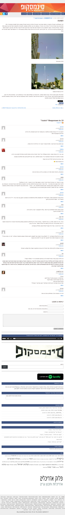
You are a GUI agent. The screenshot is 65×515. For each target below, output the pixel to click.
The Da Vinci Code (33, 497)
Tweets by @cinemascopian (56, 448)
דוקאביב (50, 459)
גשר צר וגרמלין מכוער (57, 107)
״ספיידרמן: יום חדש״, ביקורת (55, 442)
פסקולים (31, 464)
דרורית (61, 126)
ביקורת (60, 458)
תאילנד (34, 509)
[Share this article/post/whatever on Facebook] (61, 103)
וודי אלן (21, 459)
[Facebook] (6, 14)
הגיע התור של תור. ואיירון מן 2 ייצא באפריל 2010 (14, 107)
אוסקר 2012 (34, 455)
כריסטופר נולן (50, 461)
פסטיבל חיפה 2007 (48, 505)
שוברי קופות (51, 467)
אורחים (56, 498)
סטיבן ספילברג (13, 461)
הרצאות (30, 13)
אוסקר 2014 (24, 455)
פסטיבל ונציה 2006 (11, 504)
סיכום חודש (8, 461)
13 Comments (48, 18)
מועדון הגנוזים (33, 501)
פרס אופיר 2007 (16, 507)
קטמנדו (39, 508)
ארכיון (40, 498)
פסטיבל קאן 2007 (45, 507)
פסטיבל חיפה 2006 (57, 505)
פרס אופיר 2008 (8, 507)
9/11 (57, 497)
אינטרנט (52, 498)
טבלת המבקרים (45, 13)
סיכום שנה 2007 (34, 502)
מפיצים (27, 461)
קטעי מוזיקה (24, 508)
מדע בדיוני (41, 461)
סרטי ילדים (8, 502)
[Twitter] (4, 14)
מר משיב (7, 501)
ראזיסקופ (18, 508)
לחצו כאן (16, 388)
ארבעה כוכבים (8, 455)
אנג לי (48, 498)
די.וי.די (55, 499)
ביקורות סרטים (36, 13)
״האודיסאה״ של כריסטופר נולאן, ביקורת (48, 407)
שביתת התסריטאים (4, 508)
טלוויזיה (9, 499)
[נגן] (61, 338)
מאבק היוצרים (44, 501)
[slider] (34, 338)
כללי (56, 104)
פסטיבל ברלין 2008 (20, 504)
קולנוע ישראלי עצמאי (11, 464)
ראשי (63, 13)
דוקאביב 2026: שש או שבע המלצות (49, 410)
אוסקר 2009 (51, 455)
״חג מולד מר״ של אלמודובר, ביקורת (53, 432)
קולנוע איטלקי (58, 508)
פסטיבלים (35, 464)
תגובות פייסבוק (39, 18)
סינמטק (19, 502)
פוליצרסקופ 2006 (46, 504)
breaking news (46, 497)
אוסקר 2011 (40, 455)
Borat (53, 497)
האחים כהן (46, 459)
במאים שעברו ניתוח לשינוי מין (28, 498)
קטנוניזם (57, 467)
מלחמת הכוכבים (33, 461)
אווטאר (56, 455)
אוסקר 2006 (9, 497)
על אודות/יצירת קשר (55, 13)
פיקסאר (40, 464)
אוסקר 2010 (46, 455)
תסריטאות (45, 467)
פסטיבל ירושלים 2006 (19, 505)
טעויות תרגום (4, 499)
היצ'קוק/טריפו (34, 499)
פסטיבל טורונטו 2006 (29, 505)
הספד (31, 459)
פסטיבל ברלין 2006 (38, 504)
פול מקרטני (59, 504)
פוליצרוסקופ (53, 504)
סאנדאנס (19, 461)
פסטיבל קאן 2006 (53, 507)
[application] (32, 338)
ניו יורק (3, 501)
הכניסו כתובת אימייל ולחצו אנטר (13, 395)
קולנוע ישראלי (23, 464)
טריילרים (60, 462)
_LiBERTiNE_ (58, 412)
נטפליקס (23, 461)
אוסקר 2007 (3, 497)
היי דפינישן (40, 499)
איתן (61, 415)
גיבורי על (54, 459)
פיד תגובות (59, 122)
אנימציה (13, 455)
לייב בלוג (45, 461)
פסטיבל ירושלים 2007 (9, 505)
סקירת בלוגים (14, 502)
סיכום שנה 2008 (26, 502)
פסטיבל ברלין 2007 (29, 504)
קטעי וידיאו (30, 508)
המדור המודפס (23, 499)
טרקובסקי (57, 501)
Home (62, 497)
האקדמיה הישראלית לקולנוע (38, 459)
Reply (62, 135)
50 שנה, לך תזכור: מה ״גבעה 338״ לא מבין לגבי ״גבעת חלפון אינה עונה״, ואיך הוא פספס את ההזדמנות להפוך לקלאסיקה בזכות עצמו (33, 438)
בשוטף (16, 498)
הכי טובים (29, 499)
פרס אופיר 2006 (23, 507)
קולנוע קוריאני (44, 508)
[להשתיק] (8, 338)
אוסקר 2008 (61, 498)
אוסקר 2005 (15, 497)
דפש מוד (51, 499)
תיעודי (30, 509)
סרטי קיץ (58, 464)
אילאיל (61, 149)
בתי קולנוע (11, 498)
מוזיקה (38, 461)
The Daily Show (23, 497)
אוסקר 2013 (28, 455)
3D (62, 455)
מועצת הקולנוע (17, 501)
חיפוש (62, 364)
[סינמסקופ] (32, 6)
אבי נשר (60, 455)
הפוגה (60, 21)
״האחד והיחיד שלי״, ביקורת (55, 429)
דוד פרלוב (60, 499)
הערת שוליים (26, 459)
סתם (63, 504)
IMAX (40, 497)
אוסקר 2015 (18, 455)
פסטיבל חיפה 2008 (39, 505)
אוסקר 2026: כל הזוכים (47, 412)
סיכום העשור (48, 502)
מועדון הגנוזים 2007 (26, 501)
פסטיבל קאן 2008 (36, 507)
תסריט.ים (24, 13)
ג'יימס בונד (6, 498)
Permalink (61, 129)
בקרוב (19, 498)
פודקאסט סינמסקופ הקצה (49, 464)
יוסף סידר (55, 461)
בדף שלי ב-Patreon (20, 387)
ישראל (52, 501)
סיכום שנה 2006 (41, 502)
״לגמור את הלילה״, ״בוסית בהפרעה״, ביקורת (51, 434)
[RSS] (1, 14)
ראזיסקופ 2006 (13, 508)
